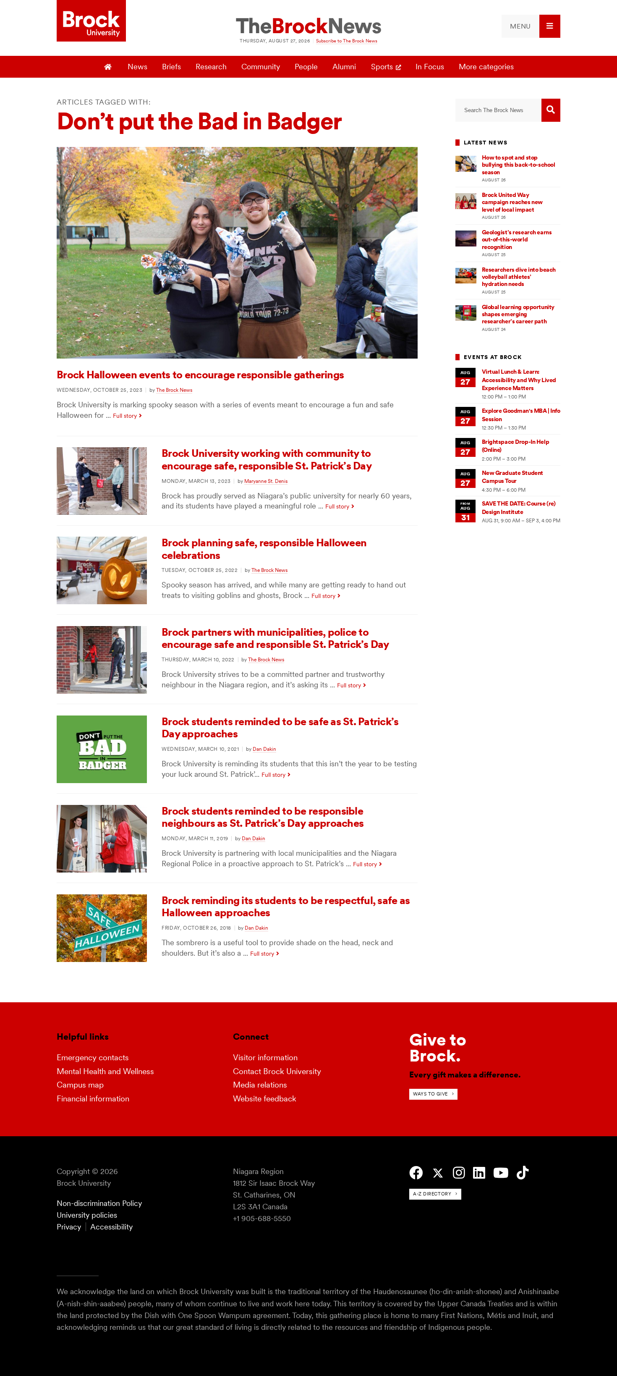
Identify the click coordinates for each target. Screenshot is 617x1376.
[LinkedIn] (479, 1173)
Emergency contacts (93, 1057)
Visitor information (265, 1057)
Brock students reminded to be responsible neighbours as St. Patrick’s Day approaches (262, 817)
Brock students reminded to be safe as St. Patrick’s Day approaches (280, 727)
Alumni (344, 66)
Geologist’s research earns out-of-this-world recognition (517, 239)
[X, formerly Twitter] (438, 1173)
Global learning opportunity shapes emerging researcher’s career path (518, 314)
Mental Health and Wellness (105, 1071)
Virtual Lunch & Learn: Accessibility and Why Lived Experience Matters (519, 380)
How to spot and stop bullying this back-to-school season (518, 165)
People (306, 66)
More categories (486, 66)
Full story (125, 415)
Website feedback (264, 1098)
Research (211, 66)
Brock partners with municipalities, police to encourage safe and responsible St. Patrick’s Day (275, 638)
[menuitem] (531, 26)
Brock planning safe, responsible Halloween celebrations (264, 548)
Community (260, 66)
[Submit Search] (550, 110)
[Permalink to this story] (237, 355)
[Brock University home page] (91, 21)
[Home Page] (109, 67)
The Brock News (174, 390)
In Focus (430, 66)
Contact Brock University (277, 1071)
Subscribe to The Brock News (346, 41)
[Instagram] (459, 1173)
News (137, 66)
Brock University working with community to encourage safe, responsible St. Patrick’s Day (266, 459)
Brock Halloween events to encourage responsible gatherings (200, 374)
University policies (87, 1215)
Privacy (69, 1226)
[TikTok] (523, 1173)
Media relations (260, 1085)
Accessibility (111, 1226)
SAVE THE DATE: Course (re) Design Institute (519, 507)
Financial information (93, 1098)
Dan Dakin (264, 749)
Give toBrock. (437, 1048)
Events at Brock (493, 357)
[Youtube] (501, 1173)
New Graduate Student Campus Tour (512, 477)
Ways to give (430, 1094)
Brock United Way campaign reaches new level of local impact (512, 202)
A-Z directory (432, 1194)
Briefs (171, 66)
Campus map (80, 1085)
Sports (382, 66)
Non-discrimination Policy (99, 1203)
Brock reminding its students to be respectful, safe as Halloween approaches (286, 906)
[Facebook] (416, 1173)
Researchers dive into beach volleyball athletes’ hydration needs (519, 277)
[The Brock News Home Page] (308, 26)
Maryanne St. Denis (266, 481)
